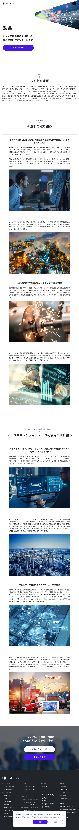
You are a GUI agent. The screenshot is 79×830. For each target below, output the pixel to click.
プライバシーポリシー (43, 817)
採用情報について (66, 798)
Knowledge (7, 801)
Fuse (5, 798)
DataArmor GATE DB (29, 810)
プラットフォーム (26, 797)
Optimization (8, 810)
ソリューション (6, 784)
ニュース (64, 792)
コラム (44, 801)
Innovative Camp (9, 816)
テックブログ (46, 807)
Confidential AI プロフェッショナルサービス (30, 803)
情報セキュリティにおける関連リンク (68, 813)
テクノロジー (44, 784)
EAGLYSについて (66, 789)
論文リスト (45, 798)
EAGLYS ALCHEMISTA (30, 787)
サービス (23, 784)
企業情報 (62, 784)
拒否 (55, 822)
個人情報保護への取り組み (68, 809)
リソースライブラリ (48, 795)
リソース (43, 792)
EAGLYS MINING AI (10, 789)
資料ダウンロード (65, 803)
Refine (6, 813)
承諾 (40, 822)
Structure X (8, 795)
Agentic (6, 804)
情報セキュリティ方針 (66, 806)
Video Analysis (9, 807)
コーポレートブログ (48, 804)
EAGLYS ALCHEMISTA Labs (30, 791)
